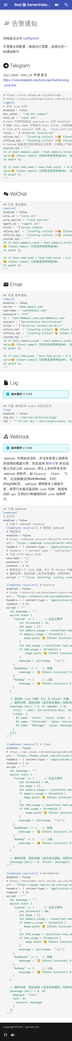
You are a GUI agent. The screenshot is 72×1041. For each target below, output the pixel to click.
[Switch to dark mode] (57, 5)
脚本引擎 (52, 463)
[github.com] (5, 1034)
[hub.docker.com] (13, 1034)
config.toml (31, 38)
